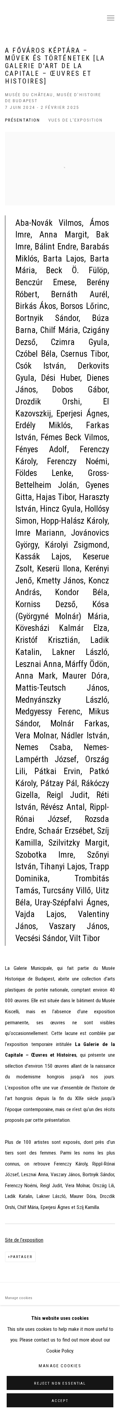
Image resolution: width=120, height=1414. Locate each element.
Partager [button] (21, 1256)
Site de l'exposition (24, 1240)
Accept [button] (60, 1400)
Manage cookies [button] (18, 1297)
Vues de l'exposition (75, 120)
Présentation (22, 120)
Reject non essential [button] (60, 1383)
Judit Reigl (51, 18)
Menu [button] (110, 18)
